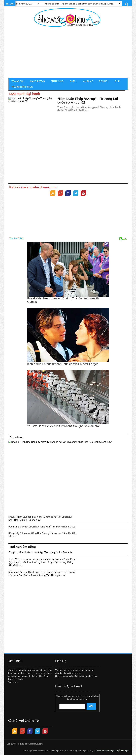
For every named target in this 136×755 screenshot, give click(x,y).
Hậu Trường (37, 81)
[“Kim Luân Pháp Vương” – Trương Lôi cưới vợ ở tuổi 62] (31, 110)
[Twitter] (75, 193)
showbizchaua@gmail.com (68, 673)
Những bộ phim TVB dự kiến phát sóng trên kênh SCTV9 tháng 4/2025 (66, 3)
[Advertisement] (67, 53)
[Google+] (60, 193)
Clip (117, 81)
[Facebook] (68, 193)
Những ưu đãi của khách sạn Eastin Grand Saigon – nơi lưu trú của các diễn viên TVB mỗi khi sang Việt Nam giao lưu (41, 573)
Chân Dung (57, 81)
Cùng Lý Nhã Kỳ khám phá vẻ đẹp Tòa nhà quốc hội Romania (40, 552)
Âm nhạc (88, 81)
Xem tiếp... (13, 682)
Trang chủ (17, 81)
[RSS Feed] (52, 193)
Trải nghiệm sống (22, 87)
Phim (72, 81)
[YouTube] (83, 193)
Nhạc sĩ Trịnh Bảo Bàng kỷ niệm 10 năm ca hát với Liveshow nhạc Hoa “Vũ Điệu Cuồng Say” (40, 518)
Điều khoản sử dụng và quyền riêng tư (112, 751)
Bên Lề (103, 81)
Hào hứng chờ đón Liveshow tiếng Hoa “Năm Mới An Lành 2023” (42, 526)
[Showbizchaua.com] (67, 17)
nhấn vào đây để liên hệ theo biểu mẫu (79, 676)
